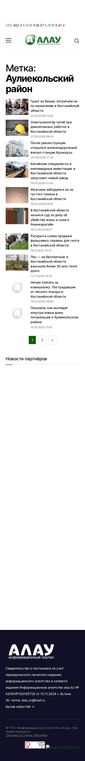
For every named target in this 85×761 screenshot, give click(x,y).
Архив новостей (18, 706)
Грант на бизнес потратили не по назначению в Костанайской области (55, 105)
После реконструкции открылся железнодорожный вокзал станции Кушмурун (54, 147)
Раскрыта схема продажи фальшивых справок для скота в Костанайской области (55, 240)
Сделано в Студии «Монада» (27, 735)
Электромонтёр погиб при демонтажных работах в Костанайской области (51, 126)
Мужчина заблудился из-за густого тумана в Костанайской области (52, 194)
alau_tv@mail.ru (33, 700)
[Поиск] (76, 40)
